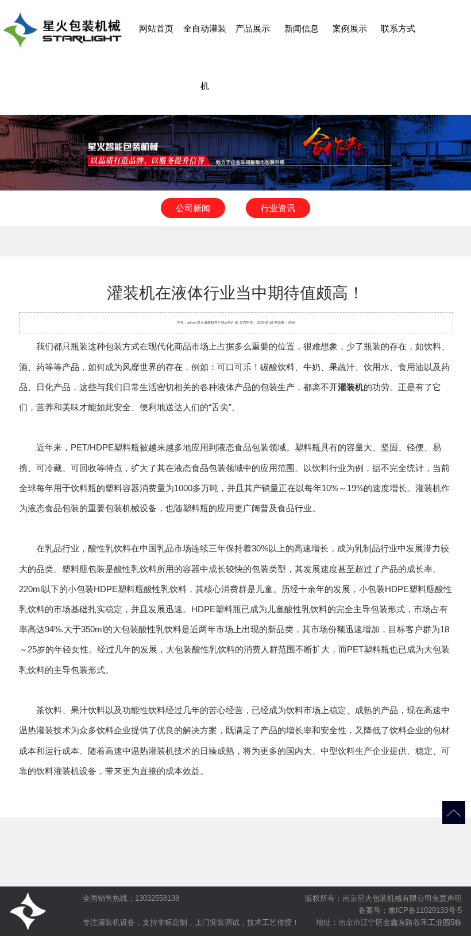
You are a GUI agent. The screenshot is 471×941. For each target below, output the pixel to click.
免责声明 (447, 898)
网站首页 (156, 28)
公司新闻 (193, 208)
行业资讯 (278, 208)
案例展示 (350, 28)
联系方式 (398, 28)
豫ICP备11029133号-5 (425, 910)
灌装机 (209, 322)
